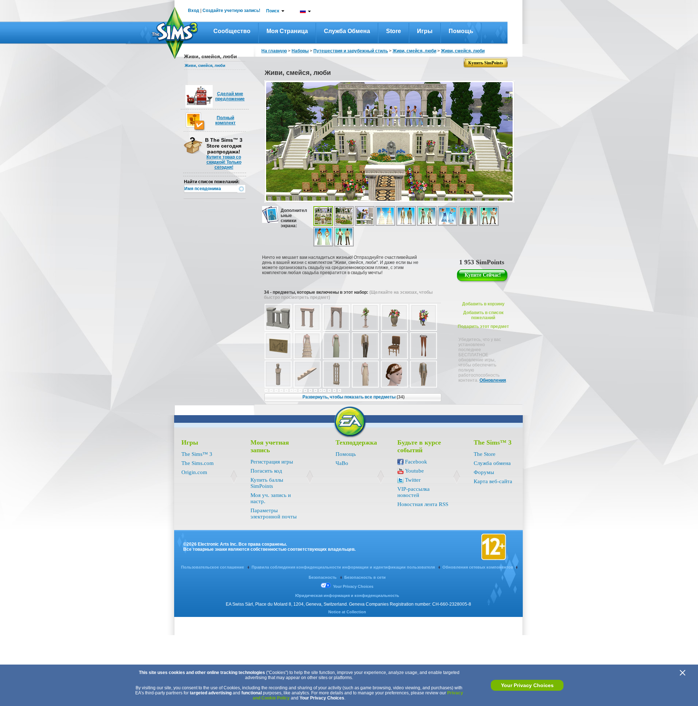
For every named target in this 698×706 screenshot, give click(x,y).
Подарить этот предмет (483, 326)
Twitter (413, 480)
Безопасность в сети (365, 577)
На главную (274, 50)
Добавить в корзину (483, 303)
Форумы (484, 472)
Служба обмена (347, 31)
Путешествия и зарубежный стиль (350, 50)
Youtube (414, 471)
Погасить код (266, 471)
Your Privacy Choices (527, 685)
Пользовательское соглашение (213, 567)
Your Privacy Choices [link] (353, 586)
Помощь (461, 31)
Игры (425, 31)
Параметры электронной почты (273, 514)
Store (393, 31)
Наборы (300, 50)
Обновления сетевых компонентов (477, 567)
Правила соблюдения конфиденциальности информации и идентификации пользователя (344, 567)
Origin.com (194, 472)
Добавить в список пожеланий (483, 315)
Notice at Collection (347, 612)
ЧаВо (342, 463)
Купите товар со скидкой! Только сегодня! (223, 162)
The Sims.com (197, 463)
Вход (193, 10)
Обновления (493, 380)
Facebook (416, 462)
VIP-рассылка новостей (413, 492)
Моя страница (287, 31)
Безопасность (323, 577)
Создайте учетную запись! (231, 10)
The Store (485, 454)
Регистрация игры (271, 462)
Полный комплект (225, 120)
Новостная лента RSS (422, 504)
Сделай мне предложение (230, 96)
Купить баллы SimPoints (266, 483)
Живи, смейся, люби (205, 65)
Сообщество (231, 31)
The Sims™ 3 (196, 454)
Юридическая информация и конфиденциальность (347, 595)
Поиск (272, 10)
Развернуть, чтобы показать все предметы (353, 397)
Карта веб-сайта (493, 481)
